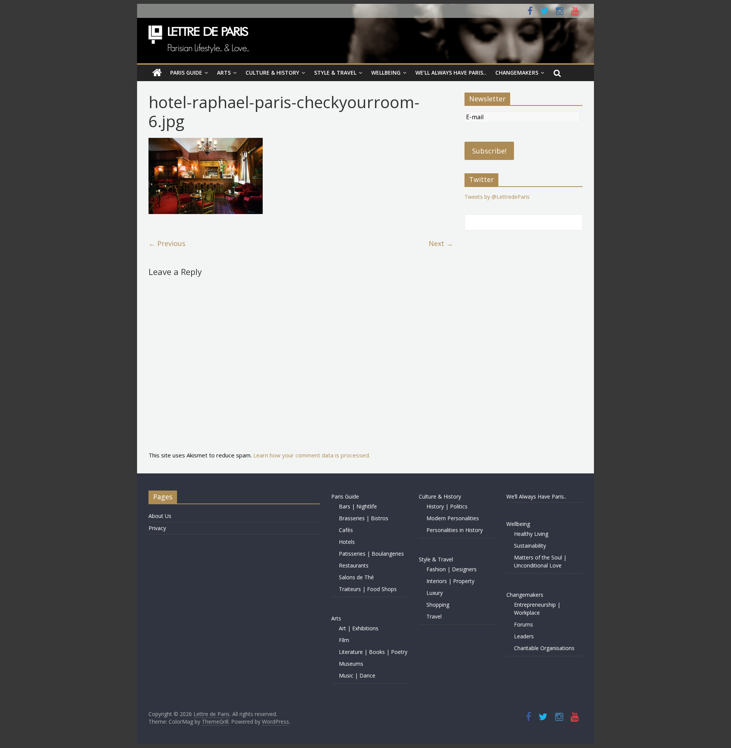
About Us (159, 515)
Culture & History (272, 72)
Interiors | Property (450, 581)
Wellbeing (386, 72)
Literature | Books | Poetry (373, 651)
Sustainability (530, 545)
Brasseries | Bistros (363, 518)
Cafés (346, 530)
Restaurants (354, 565)
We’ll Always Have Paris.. (450, 72)
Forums (523, 624)
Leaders (524, 636)
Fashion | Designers (451, 569)
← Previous (166, 243)
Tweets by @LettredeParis (497, 196)
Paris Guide (186, 72)
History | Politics (447, 506)
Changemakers (516, 72)
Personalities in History (454, 530)
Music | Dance (357, 675)
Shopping (437, 604)
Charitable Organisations (544, 648)
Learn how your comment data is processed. (311, 455)
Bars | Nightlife (358, 506)
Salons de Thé (356, 577)
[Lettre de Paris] (157, 73)
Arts (224, 72)
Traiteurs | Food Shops (368, 589)
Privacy (157, 528)
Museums (351, 663)
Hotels (347, 541)
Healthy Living (531, 533)
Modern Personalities (452, 518)
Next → (441, 243)
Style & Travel (335, 72)
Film (344, 640)
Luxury (434, 592)
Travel (434, 616)
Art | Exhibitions (358, 628)
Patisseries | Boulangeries (371, 553)
